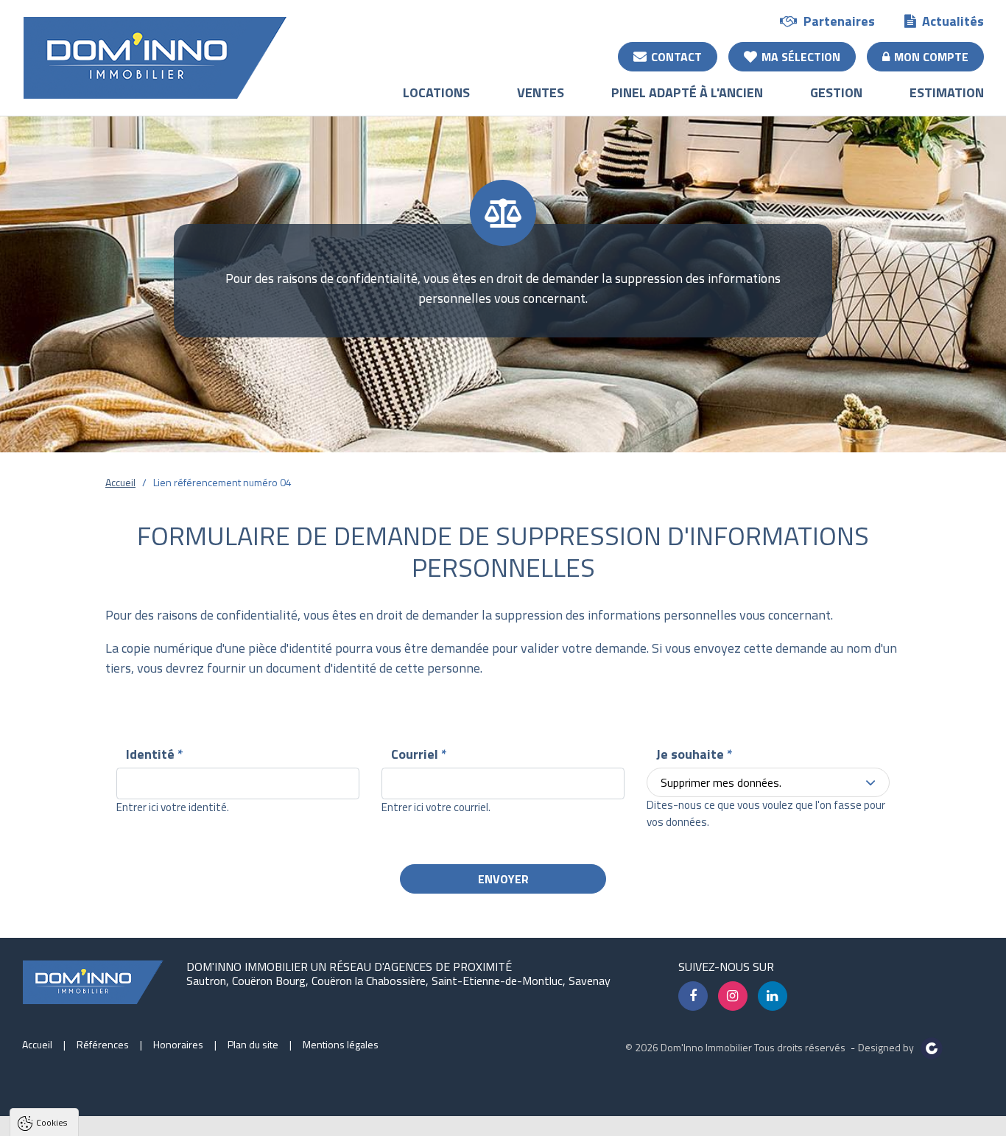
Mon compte (931, 57)
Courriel (419, 754)
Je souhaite (694, 754)
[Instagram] (733, 996)
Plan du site (253, 1044)
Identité (154, 754)
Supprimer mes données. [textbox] (721, 782)
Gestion (836, 92)
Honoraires (178, 1044)
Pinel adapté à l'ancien (687, 92)
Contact (676, 57)
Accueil (120, 482)
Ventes (540, 92)
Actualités (953, 21)
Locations (436, 92)
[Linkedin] (772, 996)
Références (103, 1044)
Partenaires (839, 21)
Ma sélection (800, 57)
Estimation (947, 92)
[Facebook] (693, 996)
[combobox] (768, 782)
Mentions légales (341, 1044)
